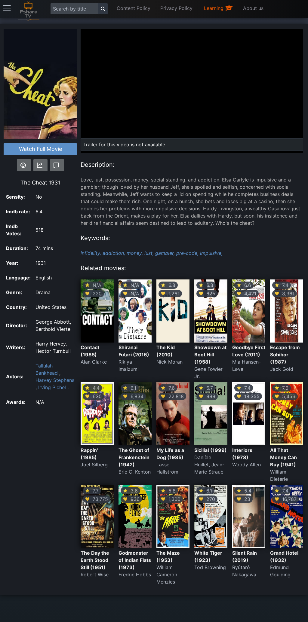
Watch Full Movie (40, 149)
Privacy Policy (176, 8)
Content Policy (133, 8)
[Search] (103, 8)
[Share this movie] (40, 165)
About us (253, 8)
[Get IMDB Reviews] (24, 165)
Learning (214, 8)
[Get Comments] (57, 165)
